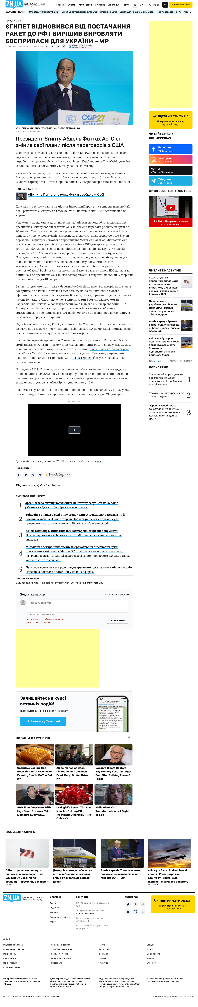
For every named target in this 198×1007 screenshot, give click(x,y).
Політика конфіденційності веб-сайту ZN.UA (174, 997)
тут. (99, 461)
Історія (150, 949)
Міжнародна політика (13, 949)
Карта (53, 921)
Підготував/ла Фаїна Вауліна (36, 485)
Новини (60, 4)
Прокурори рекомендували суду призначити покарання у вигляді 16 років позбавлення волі (75, 519)
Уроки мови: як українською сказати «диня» (166, 394)
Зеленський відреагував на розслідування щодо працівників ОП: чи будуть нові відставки (166, 379)
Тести (125, 4)
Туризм (150, 958)
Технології (104, 949)
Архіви (53, 903)
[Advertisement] (58, 658)
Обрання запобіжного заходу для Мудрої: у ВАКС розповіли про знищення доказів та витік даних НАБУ (165, 412)
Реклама (54, 912)
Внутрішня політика (13, 945)
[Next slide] (190, 11)
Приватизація (10, 963)
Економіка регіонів (12, 967)
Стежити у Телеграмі (45, 721)
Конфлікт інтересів (60, 954)
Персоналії (56, 963)
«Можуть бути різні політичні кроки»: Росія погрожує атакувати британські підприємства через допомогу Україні (164, 347)
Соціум (150, 945)
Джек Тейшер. (82, 357)
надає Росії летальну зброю (109, 349)
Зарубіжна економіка (61, 949)
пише (98, 161)
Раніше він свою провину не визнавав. (74, 535)
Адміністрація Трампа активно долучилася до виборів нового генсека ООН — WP (164, 326)
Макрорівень (9, 954)
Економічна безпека (61, 958)
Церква (102, 958)
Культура (103, 963)
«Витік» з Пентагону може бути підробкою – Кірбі (66, 194)
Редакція (54, 908)
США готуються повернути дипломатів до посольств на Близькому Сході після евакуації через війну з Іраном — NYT (164, 286)
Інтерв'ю (100, 4)
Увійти (156, 5)
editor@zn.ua (82, 928)
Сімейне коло (153, 954)
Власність (152, 963)
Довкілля (103, 954)
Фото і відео (85, 4)
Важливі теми (15, 12)
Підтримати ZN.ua (181, 5)
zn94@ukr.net (82, 921)
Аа (165, 5)
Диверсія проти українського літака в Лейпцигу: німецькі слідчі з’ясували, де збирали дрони (163, 308)
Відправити (117, 620)
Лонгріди (113, 4)
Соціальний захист (60, 945)
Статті (71, 4)
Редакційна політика (60, 917)
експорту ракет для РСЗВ (75, 152)
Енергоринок (9, 958)
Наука (102, 945)
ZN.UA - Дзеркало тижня (171, 221)
